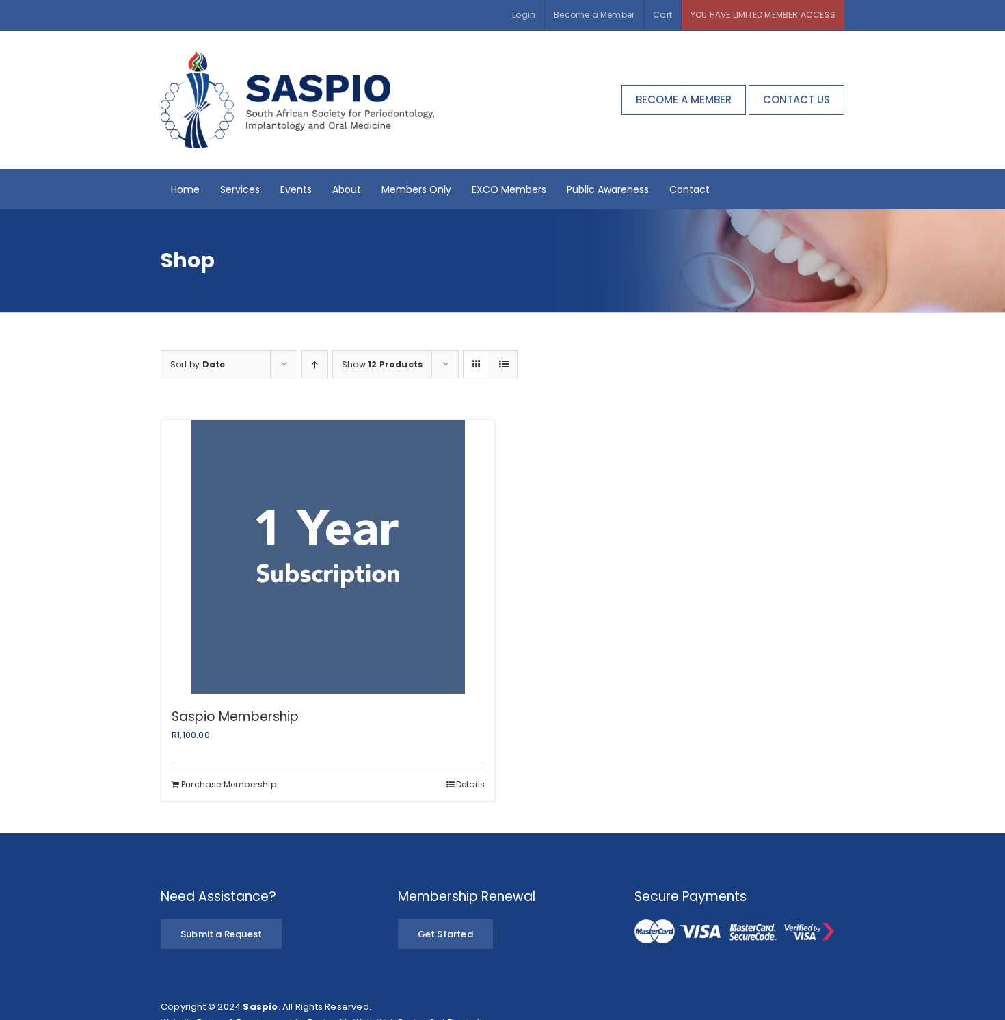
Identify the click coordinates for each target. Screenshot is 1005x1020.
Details (470, 784)
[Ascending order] (315, 364)
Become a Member (684, 99)
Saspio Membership (235, 716)
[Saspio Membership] (328, 557)
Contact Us (796, 99)
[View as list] (503, 364)
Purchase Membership (228, 784)
